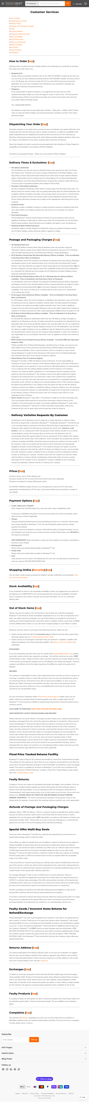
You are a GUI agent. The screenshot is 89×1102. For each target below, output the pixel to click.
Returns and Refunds (18, 42)
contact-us (44, 961)
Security (38, 569)
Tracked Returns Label (25, 773)
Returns (71, 1094)
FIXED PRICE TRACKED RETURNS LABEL (46, 709)
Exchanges (14, 47)
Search (17, 1094)
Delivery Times (15, 23)
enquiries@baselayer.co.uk (62, 654)
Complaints (14, 52)
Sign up (34, 1039)
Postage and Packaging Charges (22, 26)
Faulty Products (15, 50)
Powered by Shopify (44, 1098)
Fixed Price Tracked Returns (49, 697)
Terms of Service (61, 1094)
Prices (12, 29)
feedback (24, 1018)
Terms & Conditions (47, 1094)
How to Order (15, 18)
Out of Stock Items (17, 39)
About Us (25, 1094)
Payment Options (16, 31)
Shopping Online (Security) (20, 34)
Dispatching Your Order (18, 21)
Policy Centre (34, 1094)
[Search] (68, 3)
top (31, 61)
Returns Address (16, 45)
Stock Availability (16, 37)
